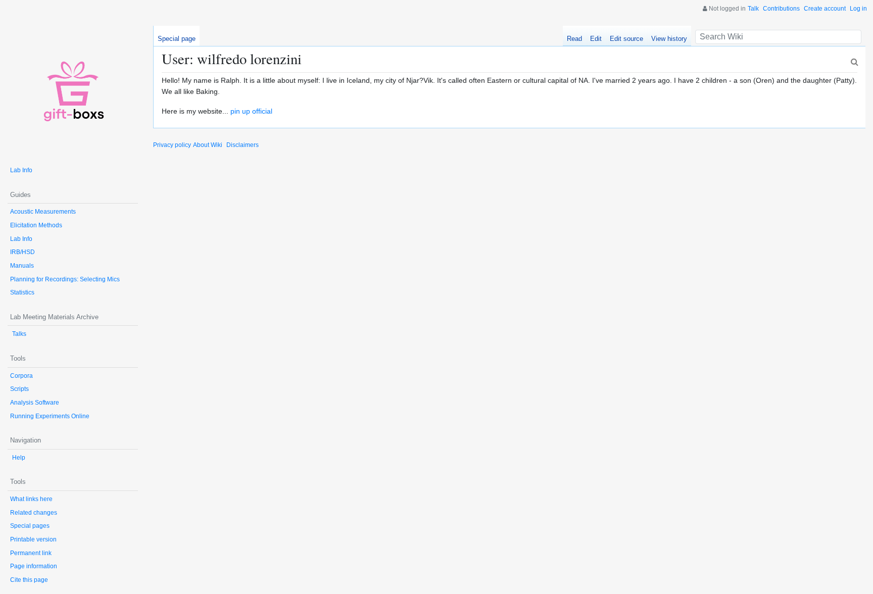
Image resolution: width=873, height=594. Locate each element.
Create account (825, 8)
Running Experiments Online (49, 416)
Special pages (30, 525)
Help (18, 457)
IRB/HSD (22, 252)
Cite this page (29, 579)
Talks (19, 333)
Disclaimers (242, 144)
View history (669, 38)
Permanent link (31, 553)
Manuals (22, 265)
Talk (753, 8)
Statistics (22, 292)
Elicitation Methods (36, 225)
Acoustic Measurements (43, 211)
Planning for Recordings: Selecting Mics (65, 279)
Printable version (33, 539)
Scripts (19, 388)
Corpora (21, 375)
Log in (858, 8)
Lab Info (21, 170)
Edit (596, 38)
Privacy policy (172, 144)
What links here (31, 499)
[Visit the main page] (73, 91)
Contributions (781, 8)
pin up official (251, 111)
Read (574, 38)
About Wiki (207, 144)
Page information (33, 566)
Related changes (33, 512)
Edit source (626, 38)
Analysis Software (34, 402)
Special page (177, 38)
